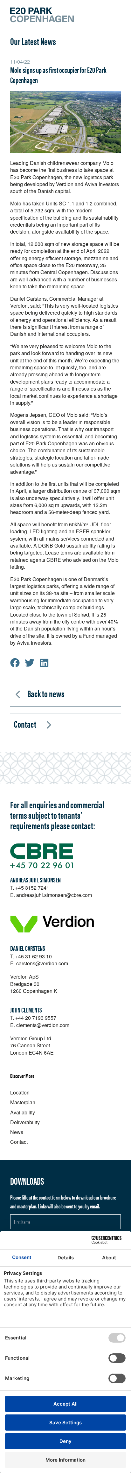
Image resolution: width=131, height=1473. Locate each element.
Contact (25, 723)
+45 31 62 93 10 (33, 956)
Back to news (46, 693)
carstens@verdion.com (42, 963)
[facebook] (15, 663)
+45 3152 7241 (32, 887)
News (16, 1132)
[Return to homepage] (42, 14)
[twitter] (29, 663)
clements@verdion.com (42, 1025)
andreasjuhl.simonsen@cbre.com (54, 895)
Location (20, 1092)
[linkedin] (44, 663)
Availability (22, 1112)
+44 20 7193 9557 (35, 1017)
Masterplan (22, 1102)
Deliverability (25, 1122)
